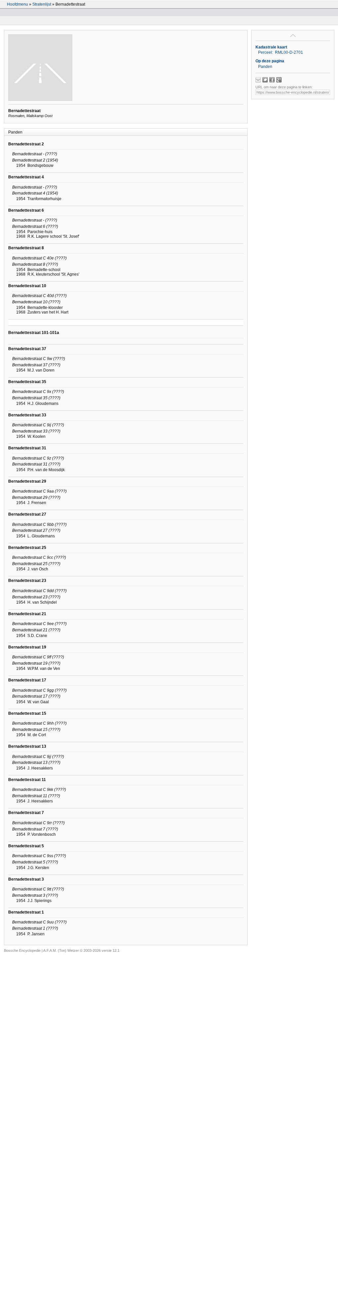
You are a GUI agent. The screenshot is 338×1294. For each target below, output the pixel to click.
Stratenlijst (41, 4)
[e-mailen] (258, 79)
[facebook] (272, 79)
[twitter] (265, 79)
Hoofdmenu (17, 4)
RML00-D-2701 (289, 52)
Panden (265, 66)
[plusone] (279, 79)
